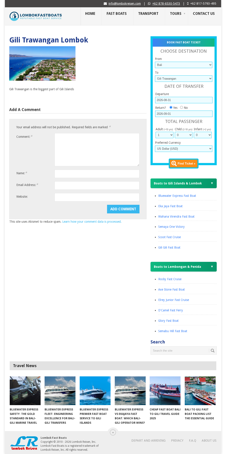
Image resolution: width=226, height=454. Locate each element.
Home (90, 13)
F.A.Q (192, 440)
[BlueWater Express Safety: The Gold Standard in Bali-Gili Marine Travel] (25, 390)
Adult (164, 129)
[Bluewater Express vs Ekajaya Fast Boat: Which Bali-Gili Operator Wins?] (130, 390)
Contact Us (204, 13)
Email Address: (27, 185)
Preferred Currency (168, 142)
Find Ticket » (186, 163)
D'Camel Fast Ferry (170, 310)
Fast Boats (117, 13)
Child (183, 129)
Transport (148, 13)
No (186, 107)
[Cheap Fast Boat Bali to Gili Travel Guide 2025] (165, 390)
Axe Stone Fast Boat (171, 289)
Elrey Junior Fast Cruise (173, 300)
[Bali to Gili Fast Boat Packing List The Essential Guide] (200, 390)
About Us (209, 440)
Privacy (177, 440)
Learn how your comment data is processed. (92, 221)
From (158, 59)
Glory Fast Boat (168, 320)
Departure (162, 94)
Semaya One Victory (171, 226)
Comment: (24, 136)
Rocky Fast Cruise (169, 279)
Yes (175, 107)
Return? (160, 107)
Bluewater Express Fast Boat (177, 195)
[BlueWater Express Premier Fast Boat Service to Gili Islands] (95, 390)
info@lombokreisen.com (125, 3)
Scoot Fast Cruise (169, 237)
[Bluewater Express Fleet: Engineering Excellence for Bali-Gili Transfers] (60, 390)
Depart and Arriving (148, 440)
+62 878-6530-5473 (166, 3)
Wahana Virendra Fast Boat (176, 216)
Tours (175, 13)
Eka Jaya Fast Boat (170, 206)
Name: (21, 173)
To (156, 72)
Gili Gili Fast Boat (169, 247)
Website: (22, 196)
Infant (202, 129)
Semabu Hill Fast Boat (172, 331)
